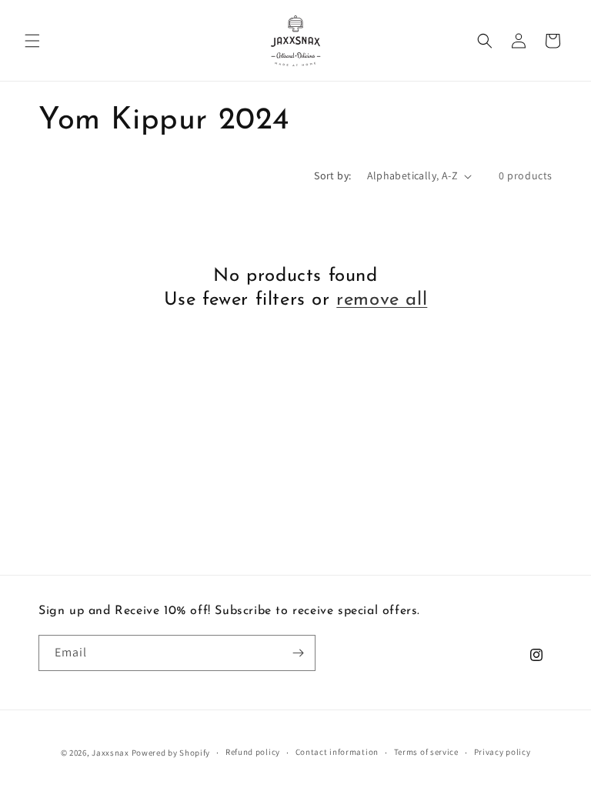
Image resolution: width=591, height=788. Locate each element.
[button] (32, 41)
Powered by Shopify (171, 752)
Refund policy (252, 751)
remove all (381, 300)
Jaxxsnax (110, 752)
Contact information (337, 751)
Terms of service (426, 751)
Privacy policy (502, 751)
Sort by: (332, 175)
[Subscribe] (298, 653)
